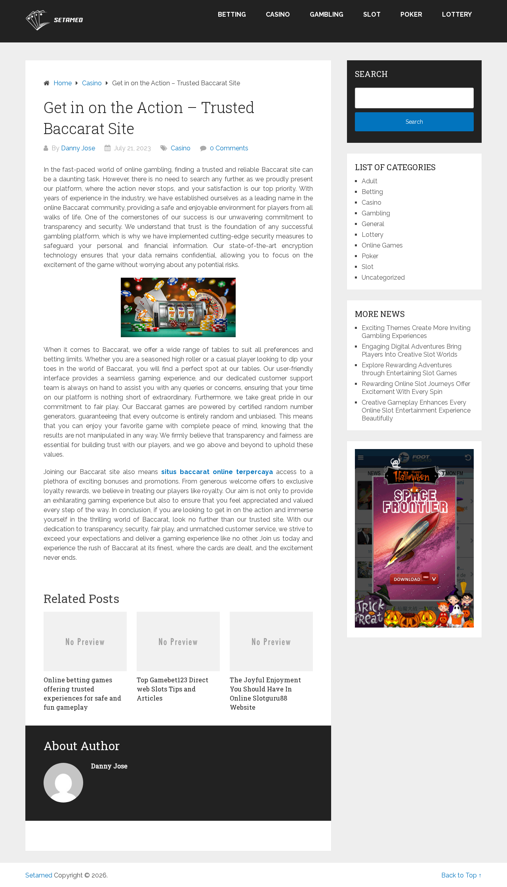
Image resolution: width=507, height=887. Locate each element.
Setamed (38, 875)
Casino (278, 14)
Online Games (382, 245)
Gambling (326, 14)
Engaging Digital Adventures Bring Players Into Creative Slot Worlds (411, 350)
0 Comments (229, 148)
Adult (369, 181)
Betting (232, 14)
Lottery (457, 14)
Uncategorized (383, 277)
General (373, 224)
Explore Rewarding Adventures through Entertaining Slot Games (409, 369)
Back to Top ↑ (461, 875)
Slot (372, 14)
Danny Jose (78, 148)
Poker (411, 14)
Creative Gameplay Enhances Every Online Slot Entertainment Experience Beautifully (416, 410)
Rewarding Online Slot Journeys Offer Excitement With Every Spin (416, 388)
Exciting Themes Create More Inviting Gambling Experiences (416, 332)
